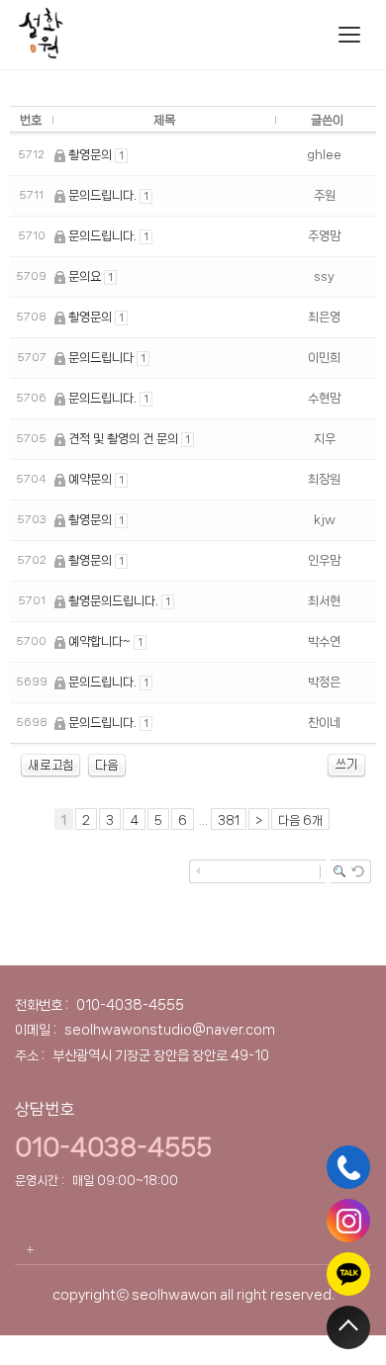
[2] (107, 765)
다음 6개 (300, 820)
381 (229, 820)
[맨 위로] (348, 1327)
